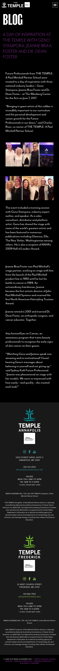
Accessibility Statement (29, 663)
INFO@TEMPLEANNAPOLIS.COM (29, 470)
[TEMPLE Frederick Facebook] (29, 578)
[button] (55, 5)
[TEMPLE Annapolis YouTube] (34, 451)
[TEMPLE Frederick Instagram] (24, 578)
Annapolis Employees (23, 661)
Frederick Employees (43, 661)
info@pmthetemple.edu (29, 597)
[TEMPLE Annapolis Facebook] (29, 451)
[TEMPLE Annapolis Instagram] (24, 451)
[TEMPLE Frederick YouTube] (34, 578)
